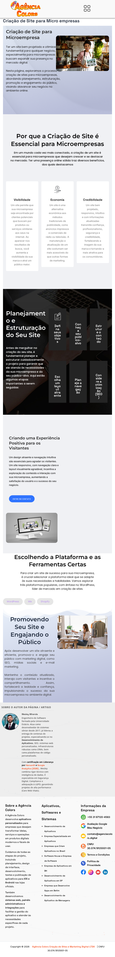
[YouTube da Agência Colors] (98, 872)
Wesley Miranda (30, 714)
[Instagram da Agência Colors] (90, 872)
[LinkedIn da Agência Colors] (105, 872)
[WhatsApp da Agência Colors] (84, 817)
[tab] (13, 601)
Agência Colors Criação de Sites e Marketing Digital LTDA (63, 946)
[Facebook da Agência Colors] (83, 872)
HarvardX (31, 765)
